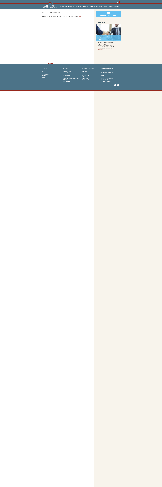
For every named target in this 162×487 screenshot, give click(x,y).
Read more (100, 49)
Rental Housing (91, 6)
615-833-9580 (91, 2)
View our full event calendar (108, 15)
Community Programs (114, 6)
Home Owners (71, 6)
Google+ (118, 85)
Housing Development (102, 6)
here (79, 16)
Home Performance (81, 6)
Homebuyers (63, 6)
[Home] (50, 7)
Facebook (115, 85)
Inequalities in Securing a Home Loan (108, 38)
